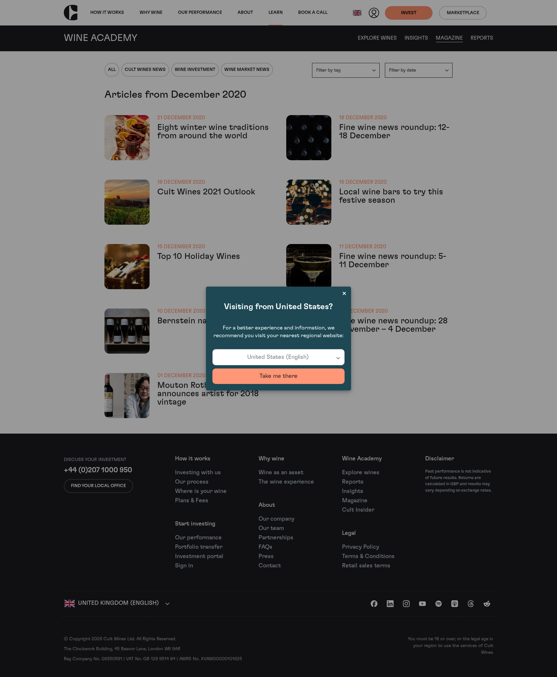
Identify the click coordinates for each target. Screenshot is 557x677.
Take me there (278, 376)
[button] (278, 357)
